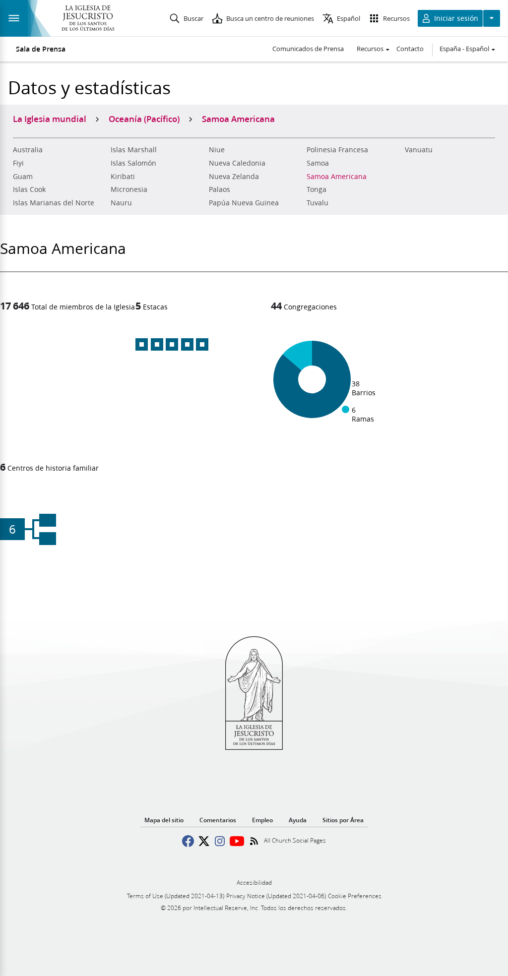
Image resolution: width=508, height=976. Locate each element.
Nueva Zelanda (234, 177)
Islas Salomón (133, 163)
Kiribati (123, 177)
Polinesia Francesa (337, 150)
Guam (23, 177)
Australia (28, 150)
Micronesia (129, 189)
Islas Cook (29, 189)
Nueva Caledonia (237, 163)
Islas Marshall (134, 150)
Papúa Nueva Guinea (244, 203)
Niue (217, 150)
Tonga (316, 189)
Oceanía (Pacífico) (144, 118)
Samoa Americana (337, 177)
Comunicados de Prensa (308, 48)
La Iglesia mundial (49, 118)
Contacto (410, 48)
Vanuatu (419, 150)
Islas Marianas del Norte (53, 203)
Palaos (219, 189)
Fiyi (18, 163)
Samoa (318, 163)
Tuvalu (317, 203)
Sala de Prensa (40, 49)
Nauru (121, 203)
